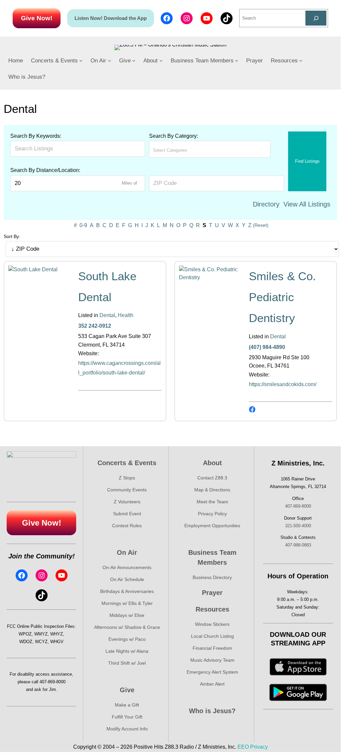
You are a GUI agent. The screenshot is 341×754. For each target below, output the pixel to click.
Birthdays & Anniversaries (127, 591)
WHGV (57, 641)
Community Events (127, 489)
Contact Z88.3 (212, 477)
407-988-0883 (298, 545)
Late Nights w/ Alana (126, 651)
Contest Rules (127, 525)
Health (125, 315)
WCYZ (41, 641)
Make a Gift (127, 705)
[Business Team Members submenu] (236, 60)
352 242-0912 (94, 326)
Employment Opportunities (212, 525)
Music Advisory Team (212, 660)
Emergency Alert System (212, 672)
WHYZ (56, 633)
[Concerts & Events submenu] (81, 60)
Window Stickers (212, 624)
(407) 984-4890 (267, 347)
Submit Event (127, 513)
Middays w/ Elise (126, 615)
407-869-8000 (53, 681)
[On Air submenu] (109, 60)
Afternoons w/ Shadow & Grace (127, 627)
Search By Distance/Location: (45, 170)
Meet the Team (212, 501)
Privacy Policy (212, 513)
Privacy (259, 747)
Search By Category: (173, 136)
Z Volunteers (127, 501)
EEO (243, 747)
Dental (107, 315)
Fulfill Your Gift (127, 716)
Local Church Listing (212, 636)
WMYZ (41, 633)
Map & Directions (212, 489)
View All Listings (306, 204)
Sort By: (12, 236)
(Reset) (260, 225)
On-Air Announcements (126, 567)
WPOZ (25, 633)
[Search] (315, 18)
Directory (266, 204)
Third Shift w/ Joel (127, 663)
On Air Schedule (127, 579)
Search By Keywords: (35, 136)
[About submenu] (161, 60)
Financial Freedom (212, 648)
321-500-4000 (298, 525)
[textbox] (182, 150)
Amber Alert (212, 684)
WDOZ (25, 641)
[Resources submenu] (300, 60)
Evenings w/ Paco (127, 639)
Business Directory (212, 577)
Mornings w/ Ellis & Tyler (127, 603)
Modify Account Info (127, 728)
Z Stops (127, 477)
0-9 (83, 225)
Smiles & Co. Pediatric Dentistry (282, 297)
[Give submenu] (133, 60)
